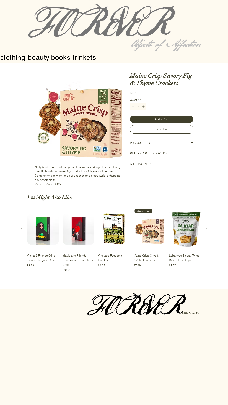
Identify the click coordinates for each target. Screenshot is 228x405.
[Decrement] (133, 106)
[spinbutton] (138, 106)
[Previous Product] (22, 229)
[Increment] (143, 106)
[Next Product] (206, 229)
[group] (114, 240)
